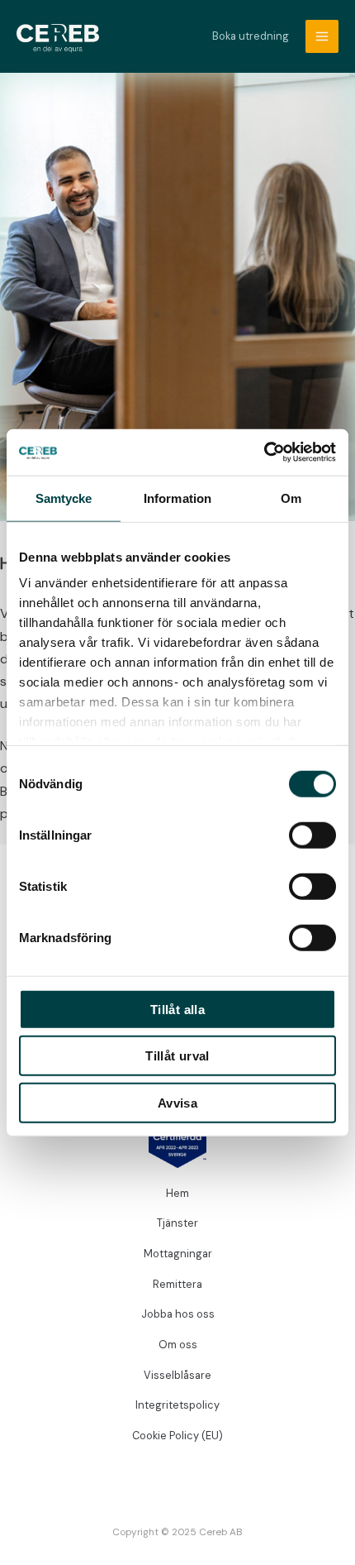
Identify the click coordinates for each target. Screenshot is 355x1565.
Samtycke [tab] (64, 498)
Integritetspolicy (177, 1405)
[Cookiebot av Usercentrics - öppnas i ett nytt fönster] (264, 452)
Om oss (178, 1345)
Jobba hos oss (178, 1314)
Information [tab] (177, 498)
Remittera (177, 1284)
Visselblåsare (177, 1375)
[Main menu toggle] (321, 36)
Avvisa (177, 1102)
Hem (177, 1193)
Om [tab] (291, 498)
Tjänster (177, 1223)
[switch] (312, 834)
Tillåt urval (177, 1056)
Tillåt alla (177, 1009)
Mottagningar (178, 1254)
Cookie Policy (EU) (177, 1436)
